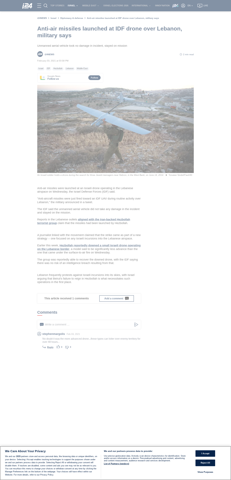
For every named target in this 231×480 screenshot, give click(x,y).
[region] (115, 463)
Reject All (205, 463)
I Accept (205, 453)
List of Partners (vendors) (116, 464)
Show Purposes (205, 472)
